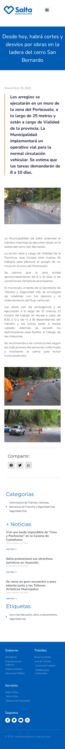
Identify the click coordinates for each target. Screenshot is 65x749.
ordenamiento (48, 614)
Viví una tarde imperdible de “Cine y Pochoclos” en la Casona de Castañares (31, 536)
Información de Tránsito (23, 502)
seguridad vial (17, 618)
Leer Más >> (11, 549)
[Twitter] (14, 720)
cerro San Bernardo (20, 614)
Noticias (44, 502)
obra (36, 614)
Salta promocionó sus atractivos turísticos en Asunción (29, 561)
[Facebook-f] (7, 720)
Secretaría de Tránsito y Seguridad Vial (32, 506)
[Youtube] (20, 720)
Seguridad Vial (18, 510)
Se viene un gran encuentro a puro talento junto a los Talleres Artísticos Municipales (31, 585)
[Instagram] (27, 720)
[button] (47, 10)
